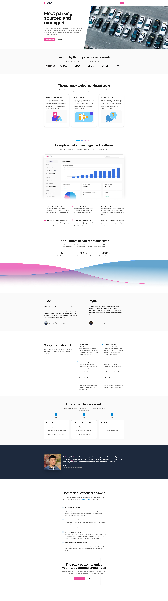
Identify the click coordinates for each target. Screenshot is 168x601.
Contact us (90, 578)
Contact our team (86, 499)
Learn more (60, 39)
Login (122, 3)
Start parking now (50, 39)
